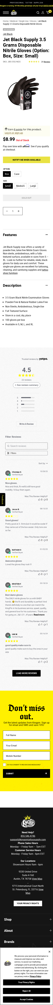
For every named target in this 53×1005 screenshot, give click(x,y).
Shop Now (45, 5)
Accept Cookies (26, 999)
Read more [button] (39, 615)
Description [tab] (12, 285)
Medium (20, 185)
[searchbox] (26, 446)
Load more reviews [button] (26, 673)
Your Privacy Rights (28, 903)
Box (7, 174)
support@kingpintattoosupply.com (28, 839)
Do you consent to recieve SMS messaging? (24, 764)
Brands (9, 941)
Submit (10, 773)
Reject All (26, 991)
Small (8, 185)
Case (16, 174)
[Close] (49, 951)
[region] (26, 976)
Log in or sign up (14, 133)
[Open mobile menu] (6, 13)
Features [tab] (10, 234)
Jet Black (8, 34)
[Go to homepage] (12, 12)
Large (33, 185)
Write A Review (26, 424)
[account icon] (43, 12)
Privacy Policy (35, 976)
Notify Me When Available (26, 159)
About (8, 930)
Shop (7, 919)
